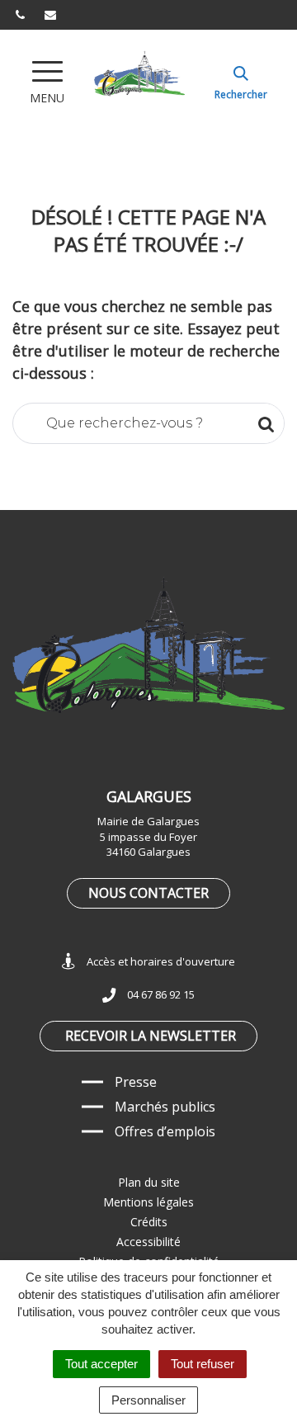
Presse (136, 1082)
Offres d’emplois (165, 1131)
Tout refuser (202, 1364)
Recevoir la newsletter (150, 1036)
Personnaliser (148, 1400)
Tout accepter (101, 1364)
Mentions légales (148, 1202)
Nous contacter (148, 893)
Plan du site (149, 1182)
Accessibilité (148, 1241)
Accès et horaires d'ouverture (161, 961)
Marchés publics (165, 1107)
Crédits (148, 1222)
